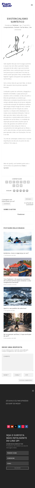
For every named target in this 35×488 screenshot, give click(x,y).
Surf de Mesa (24, 27)
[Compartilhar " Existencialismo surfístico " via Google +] (14, 182)
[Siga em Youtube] (12, 426)
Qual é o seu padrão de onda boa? (15, 308)
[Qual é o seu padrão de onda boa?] (18, 296)
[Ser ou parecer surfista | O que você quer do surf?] (18, 322)
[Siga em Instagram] (8, 426)
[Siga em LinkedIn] (19, 426)
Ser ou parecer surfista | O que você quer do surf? (17, 335)
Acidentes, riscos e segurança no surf (16, 253)
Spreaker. (6, 168)
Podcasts (16, 27)
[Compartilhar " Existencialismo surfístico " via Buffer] (28, 182)
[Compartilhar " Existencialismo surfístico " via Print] (21, 185)
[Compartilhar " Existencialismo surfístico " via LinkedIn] (24, 182)
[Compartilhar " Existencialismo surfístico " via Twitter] (10, 182)
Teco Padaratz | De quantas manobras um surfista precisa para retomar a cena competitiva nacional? (17, 280)
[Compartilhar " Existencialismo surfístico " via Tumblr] (17, 182)
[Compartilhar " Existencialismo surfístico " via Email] (17, 185)
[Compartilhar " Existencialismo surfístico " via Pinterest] (21, 182)
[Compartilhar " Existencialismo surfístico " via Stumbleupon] (14, 185)
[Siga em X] (15, 426)
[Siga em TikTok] (22, 426)
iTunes (23, 166)
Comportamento (8, 27)
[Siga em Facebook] (26, 426)
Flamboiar (15, 25)
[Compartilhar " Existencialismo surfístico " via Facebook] (7, 182)
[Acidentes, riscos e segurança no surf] (18, 241)
